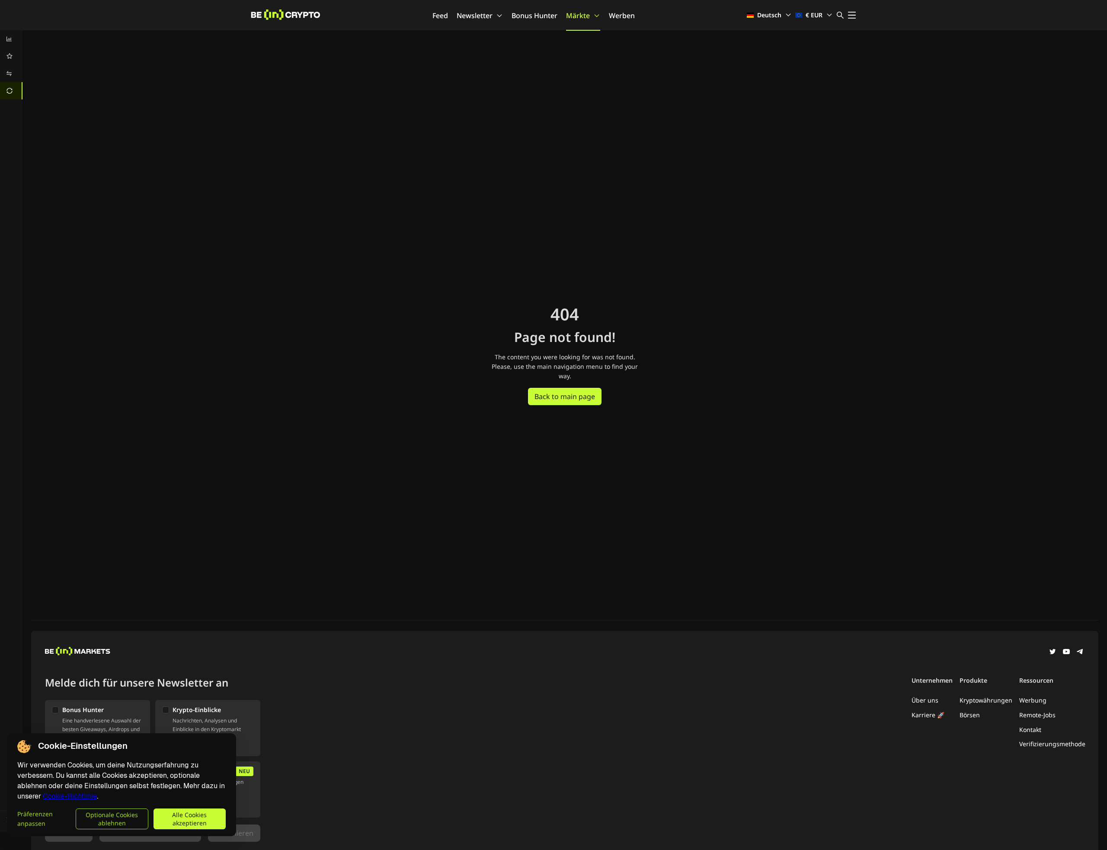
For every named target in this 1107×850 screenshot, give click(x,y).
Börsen (970, 715)
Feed (440, 15)
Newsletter (475, 15)
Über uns (925, 700)
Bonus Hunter (534, 15)
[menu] (11, 64)
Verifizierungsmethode (1052, 744)
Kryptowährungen (986, 700)
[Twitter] (1052, 652)
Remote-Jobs (1037, 715)
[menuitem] (11, 39)
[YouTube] (1066, 652)
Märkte (578, 15)
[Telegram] (1080, 652)
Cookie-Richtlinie (70, 796)
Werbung (1032, 700)
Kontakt (1030, 729)
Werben (622, 15)
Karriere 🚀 (928, 715)
